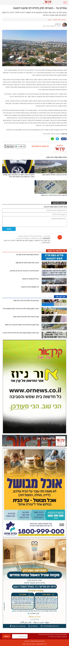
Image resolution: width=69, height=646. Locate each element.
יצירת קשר (27, 641)
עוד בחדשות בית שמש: (56, 250)
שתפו (63, 139)
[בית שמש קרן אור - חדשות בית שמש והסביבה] (28, 2)
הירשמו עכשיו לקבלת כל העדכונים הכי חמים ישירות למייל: (52, 634)
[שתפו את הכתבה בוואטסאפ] (52, 138)
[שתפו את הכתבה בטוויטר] (57, 138)
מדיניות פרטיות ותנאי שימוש (38, 641)
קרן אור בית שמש (31, 644)
